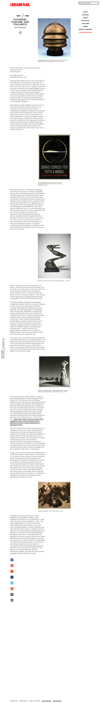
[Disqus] (40, 627)
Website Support (57, 700)
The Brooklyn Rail (85, 32)
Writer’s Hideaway (85, 29)
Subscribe (85, 23)
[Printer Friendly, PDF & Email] (20, 32)
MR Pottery (85, 20)
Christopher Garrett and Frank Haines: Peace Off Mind (18, 16)
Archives (85, 15)
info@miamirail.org (46, 700)
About (85, 12)
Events (85, 18)
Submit (85, 26)
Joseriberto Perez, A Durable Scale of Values (27, 16)
